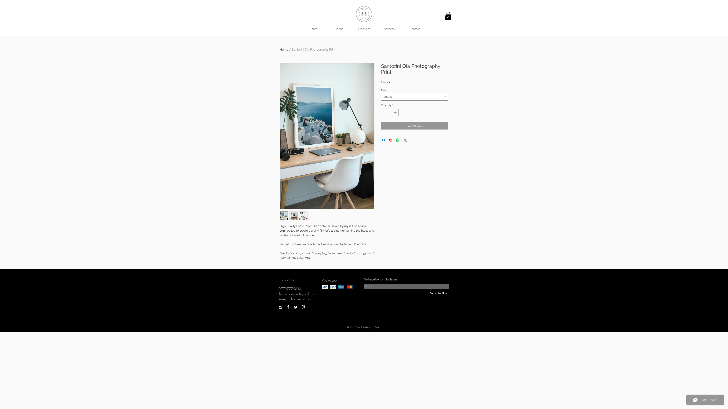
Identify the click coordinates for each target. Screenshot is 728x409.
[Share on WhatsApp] (398, 140)
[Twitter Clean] (296, 307)
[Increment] (395, 112)
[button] (448, 16)
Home (284, 49)
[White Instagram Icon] (280, 307)
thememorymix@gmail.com (297, 294)
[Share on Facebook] (383, 140)
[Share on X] (405, 140)
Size (384, 89)
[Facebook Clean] (288, 307)
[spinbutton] (389, 112)
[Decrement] (384, 112)
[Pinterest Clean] (303, 307)
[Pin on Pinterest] (390, 140)
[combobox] (414, 97)
